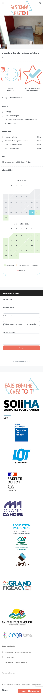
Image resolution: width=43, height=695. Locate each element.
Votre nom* (7, 299)
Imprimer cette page (22, 361)
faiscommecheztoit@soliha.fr (16, 662)
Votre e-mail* (8, 307)
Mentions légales (8, 673)
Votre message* (9, 332)
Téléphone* (7, 316)
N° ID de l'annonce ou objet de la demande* (19, 324)
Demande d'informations (30, 691)
